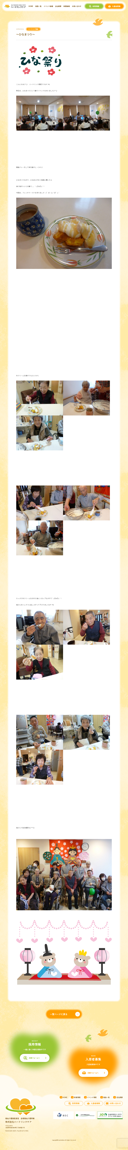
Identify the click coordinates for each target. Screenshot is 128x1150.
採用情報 (95, 6)
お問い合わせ (76, 6)
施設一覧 (38, 6)
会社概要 (58, 6)
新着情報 (67, 6)
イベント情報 (48, 6)
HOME (31, 6)
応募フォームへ (34, 1058)
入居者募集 (116, 6)
